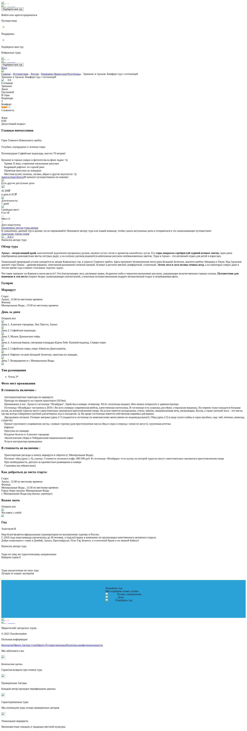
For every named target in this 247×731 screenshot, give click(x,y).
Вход (4, 68)
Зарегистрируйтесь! (12, 177)
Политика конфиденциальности (84, 645)
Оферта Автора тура (24, 645)
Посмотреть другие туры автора (19, 227)
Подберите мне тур (12, 9)
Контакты (7, 645)
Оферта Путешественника (51, 645)
